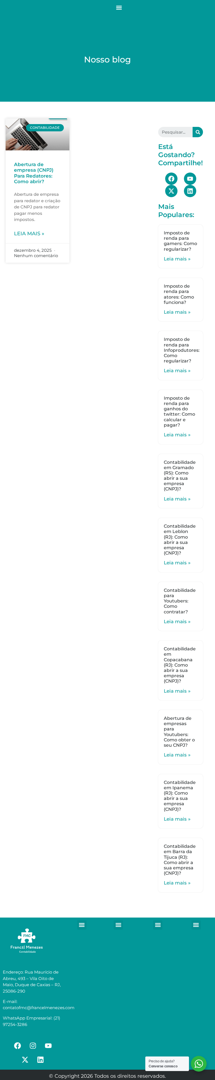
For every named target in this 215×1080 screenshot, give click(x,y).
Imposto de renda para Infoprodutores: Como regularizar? (182, 350)
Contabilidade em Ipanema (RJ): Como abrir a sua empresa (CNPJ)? (180, 796)
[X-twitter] (171, 191)
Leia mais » (29, 234)
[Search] (198, 132)
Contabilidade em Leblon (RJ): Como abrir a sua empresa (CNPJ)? (180, 539)
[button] (118, 7)
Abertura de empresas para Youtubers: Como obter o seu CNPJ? (179, 732)
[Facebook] (171, 179)
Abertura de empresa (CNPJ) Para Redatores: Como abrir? (33, 173)
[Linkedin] (190, 191)
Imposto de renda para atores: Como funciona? (179, 294)
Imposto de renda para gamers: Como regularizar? (180, 241)
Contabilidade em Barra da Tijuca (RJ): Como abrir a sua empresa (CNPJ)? (180, 860)
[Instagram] (33, 1046)
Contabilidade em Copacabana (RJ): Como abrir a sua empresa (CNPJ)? (180, 665)
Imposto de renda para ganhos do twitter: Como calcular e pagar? (179, 411)
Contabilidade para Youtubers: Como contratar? (180, 601)
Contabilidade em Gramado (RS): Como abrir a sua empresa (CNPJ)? (180, 476)
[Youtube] (190, 179)
